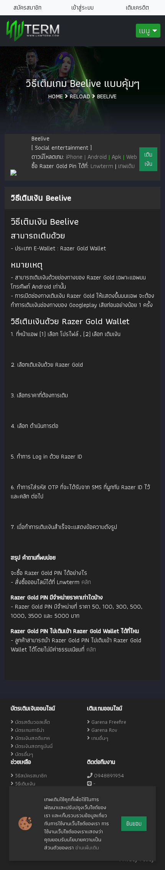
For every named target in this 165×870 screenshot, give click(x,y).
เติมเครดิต (137, 7)
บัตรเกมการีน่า (29, 730)
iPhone (76, 157)
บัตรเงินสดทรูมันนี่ (34, 746)
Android (99, 157)
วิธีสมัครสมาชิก (30, 775)
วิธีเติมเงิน (24, 783)
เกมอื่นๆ (99, 738)
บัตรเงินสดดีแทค (32, 738)
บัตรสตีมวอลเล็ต (32, 722)
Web (131, 157)
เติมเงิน (148, 159)
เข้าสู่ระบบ (82, 7)
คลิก (86, 582)
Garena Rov (104, 730)
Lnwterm (102, 166)
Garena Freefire (108, 722)
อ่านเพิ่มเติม (87, 847)
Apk (119, 157)
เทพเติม (126, 166)
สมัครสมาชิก (27, 7)
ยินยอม (134, 823)
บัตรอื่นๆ (24, 754)
